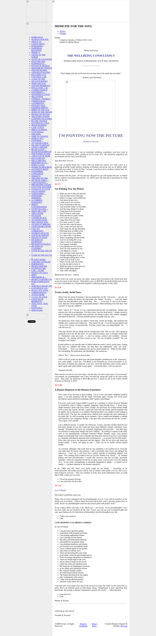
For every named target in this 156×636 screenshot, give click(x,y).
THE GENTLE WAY (39, 222)
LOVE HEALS (37, 132)
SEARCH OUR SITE (40, 39)
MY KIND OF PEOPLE (41, 244)
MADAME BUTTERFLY (41, 68)
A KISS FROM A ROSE (41, 227)
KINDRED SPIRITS (39, 108)
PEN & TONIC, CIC (39, 88)
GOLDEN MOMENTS (40, 86)
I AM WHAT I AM (38, 77)
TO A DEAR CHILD (39, 143)
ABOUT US (36, 42)
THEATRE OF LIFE (39, 178)
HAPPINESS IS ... (38, 64)
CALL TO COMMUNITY (37, 230)
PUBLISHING (37, 46)
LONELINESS (37, 174)
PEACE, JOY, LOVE (39, 290)
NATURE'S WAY (38, 105)
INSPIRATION (37, 264)
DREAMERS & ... (38, 277)
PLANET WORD (38, 260)
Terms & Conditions (83, 625)
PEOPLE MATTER (39, 266)
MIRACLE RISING (39, 130)
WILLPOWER (37, 97)
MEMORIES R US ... (40, 163)
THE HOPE (36, 134)
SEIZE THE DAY (38, 83)
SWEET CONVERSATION (39, 206)
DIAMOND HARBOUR (41, 152)
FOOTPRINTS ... (38, 92)
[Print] (62, 31)
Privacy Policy (95, 625)
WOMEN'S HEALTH (40, 233)
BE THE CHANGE (39, 121)
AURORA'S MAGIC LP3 (41, 286)
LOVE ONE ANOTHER (41, 187)
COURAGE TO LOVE (40, 189)
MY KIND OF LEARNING (37, 247)
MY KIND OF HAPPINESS (37, 241)
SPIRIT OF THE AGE (40, 110)
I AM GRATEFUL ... (39, 183)
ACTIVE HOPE (37, 295)
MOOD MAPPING (39, 125)
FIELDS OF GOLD (39, 238)
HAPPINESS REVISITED (36, 49)
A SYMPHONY (37, 103)
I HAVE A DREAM (39, 147)
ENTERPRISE (37, 171)
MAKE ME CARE (38, 211)
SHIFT (34, 275)
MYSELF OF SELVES (40, 114)
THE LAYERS (37, 213)
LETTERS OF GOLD (40, 123)
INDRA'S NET (37, 138)
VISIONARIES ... (38, 194)
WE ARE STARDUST (40, 145)
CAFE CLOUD (37, 127)
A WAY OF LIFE (38, 79)
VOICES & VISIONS (40, 235)
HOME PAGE (37, 37)
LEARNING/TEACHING (41, 119)
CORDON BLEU (38, 101)
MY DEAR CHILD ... (40, 180)
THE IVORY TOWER (40, 116)
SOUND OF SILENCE (40, 66)
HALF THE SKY (38, 61)
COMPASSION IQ (39, 293)
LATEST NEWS (38, 44)
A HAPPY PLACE (38, 218)
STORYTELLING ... (39, 209)
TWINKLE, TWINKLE (40, 99)
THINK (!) (35, 53)
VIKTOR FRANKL (39, 70)
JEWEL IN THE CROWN (41, 112)
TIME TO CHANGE (39, 136)
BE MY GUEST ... (38, 149)
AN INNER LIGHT (39, 220)
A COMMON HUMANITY (36, 201)
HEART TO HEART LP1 (41, 279)
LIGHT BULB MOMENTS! (37, 300)
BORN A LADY (38, 165)
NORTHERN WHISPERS (36, 197)
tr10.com (123, 626)
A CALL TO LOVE (39, 297)
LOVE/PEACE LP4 (39, 288)
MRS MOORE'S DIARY (41, 185)
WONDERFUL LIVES (40, 94)
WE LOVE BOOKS (39, 81)
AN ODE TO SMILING (41, 224)
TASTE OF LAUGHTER (41, 59)
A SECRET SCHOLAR (40, 262)
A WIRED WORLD (39, 90)
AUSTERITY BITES (39, 169)
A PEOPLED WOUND (40, 72)
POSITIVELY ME (38, 268)
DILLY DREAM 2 (38, 160)
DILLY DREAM (38, 158)
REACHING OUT (38, 75)
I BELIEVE (36, 176)
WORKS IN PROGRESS (41, 167)
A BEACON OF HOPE (40, 156)
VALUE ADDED (38, 191)
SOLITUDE (36, 216)
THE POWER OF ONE (40, 154)
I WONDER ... (37, 141)
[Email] (63, 34)
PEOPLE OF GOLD (39, 273)
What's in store (37, 310)
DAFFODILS (36, 308)
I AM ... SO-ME (37, 271)
